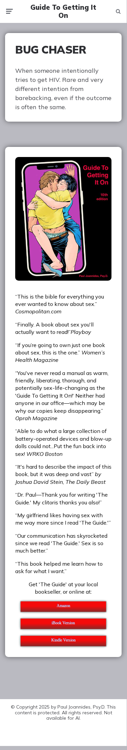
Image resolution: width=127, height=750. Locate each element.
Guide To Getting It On (63, 11)
